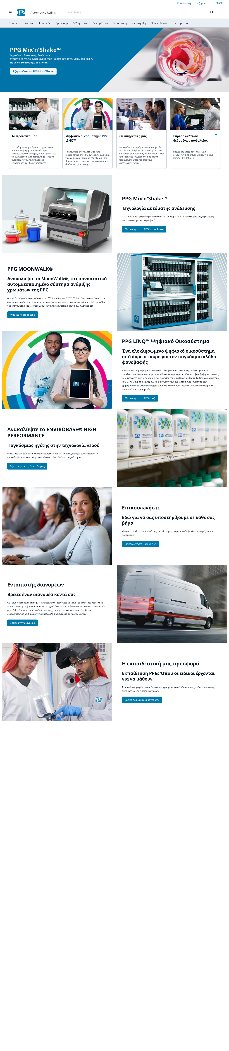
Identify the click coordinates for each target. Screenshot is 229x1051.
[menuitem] (14, 23)
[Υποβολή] (211, 12)
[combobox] (140, 12)
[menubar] (99, 23)
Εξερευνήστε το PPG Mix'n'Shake (33, 71)
